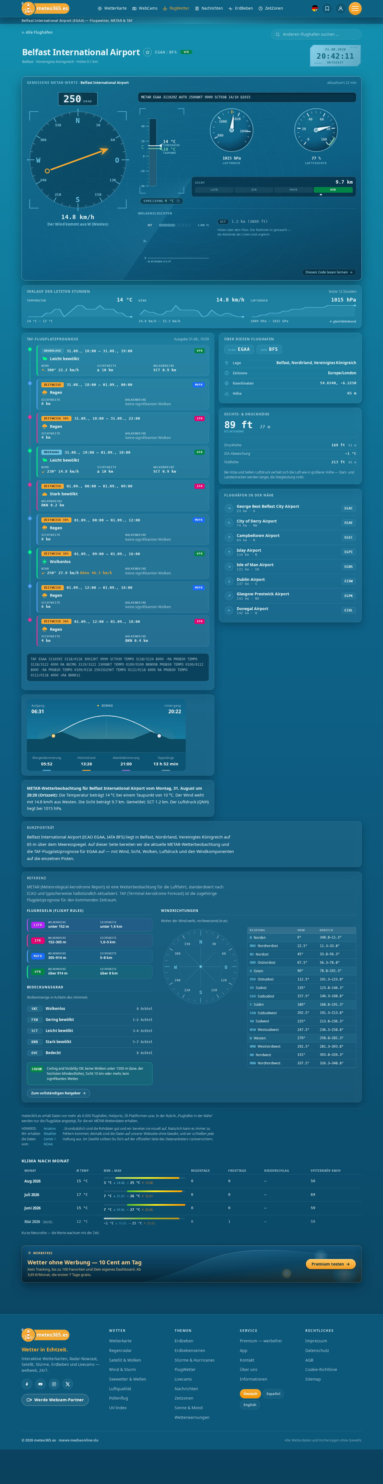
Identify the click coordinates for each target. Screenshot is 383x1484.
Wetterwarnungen (192, 1417)
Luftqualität (120, 1388)
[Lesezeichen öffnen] (327, 8)
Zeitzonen (184, 1398)
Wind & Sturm (122, 1369)
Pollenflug (118, 1398)
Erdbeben (184, 1340)
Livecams (183, 1379)
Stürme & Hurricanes (195, 1360)
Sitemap (313, 1379)
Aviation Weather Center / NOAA (50, 1136)
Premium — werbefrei (261, 1340)
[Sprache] (315, 8)
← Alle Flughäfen (37, 32)
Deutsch (250, 1393)
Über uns (248, 1369)
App (243, 1350)
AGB (309, 1360)
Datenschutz (317, 1350)
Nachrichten (186, 1388)
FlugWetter (185, 1369)
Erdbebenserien (190, 1350)
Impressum (316, 1340)
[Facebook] (27, 1384)
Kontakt (247, 1360)
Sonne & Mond (189, 1407)
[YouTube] (40, 1384)
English (250, 1404)
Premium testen (331, 1264)
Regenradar (120, 1350)
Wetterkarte (120, 1340)
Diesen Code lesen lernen (329, 272)
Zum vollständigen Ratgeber (58, 1093)
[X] (67, 1384)
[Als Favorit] (147, 52)
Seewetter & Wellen (127, 1379)
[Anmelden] (340, 8)
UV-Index (117, 1407)
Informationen (253, 1379)
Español (273, 1393)
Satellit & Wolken (125, 1360)
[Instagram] (54, 1384)
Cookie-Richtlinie (321, 1369)
